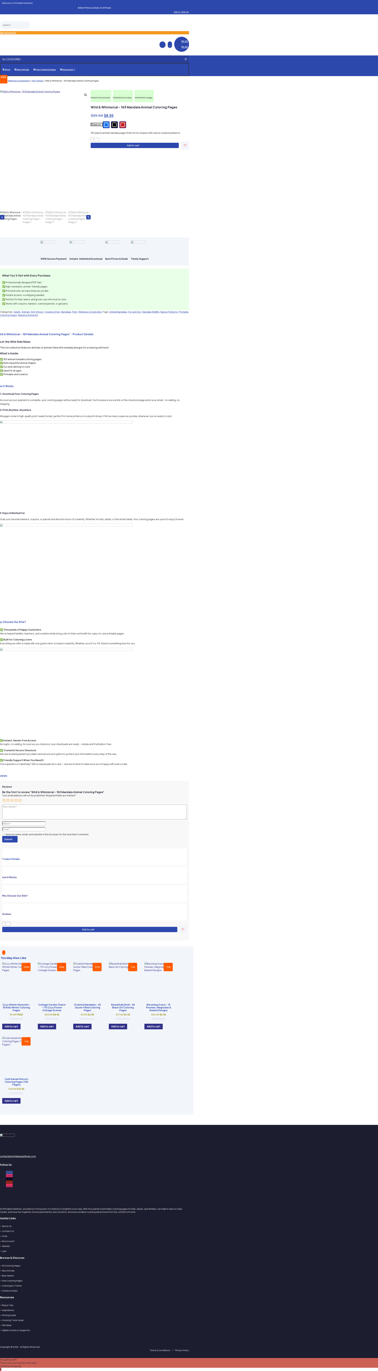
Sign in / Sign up (181, 11)
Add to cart (133, 145)
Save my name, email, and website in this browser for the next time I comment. (47, 834)
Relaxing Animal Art (28, 315)
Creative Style (52, 312)
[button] (186, 8)
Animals (26, 312)
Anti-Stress (37, 80)
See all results (8, 32)
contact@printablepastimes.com (18, 1156)
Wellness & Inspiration (19, 80)
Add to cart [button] (11, 1026)
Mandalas (66, 312)
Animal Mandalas (118, 312)
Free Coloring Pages (45, 69)
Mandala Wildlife (150, 312)
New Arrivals (22, 69)
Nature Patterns (169, 312)
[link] (106, 124)
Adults (17, 312)
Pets (74, 312)
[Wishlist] (185, 145)
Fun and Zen (134, 312)
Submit (8, 839)
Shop (6, 69)
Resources (68, 69)
